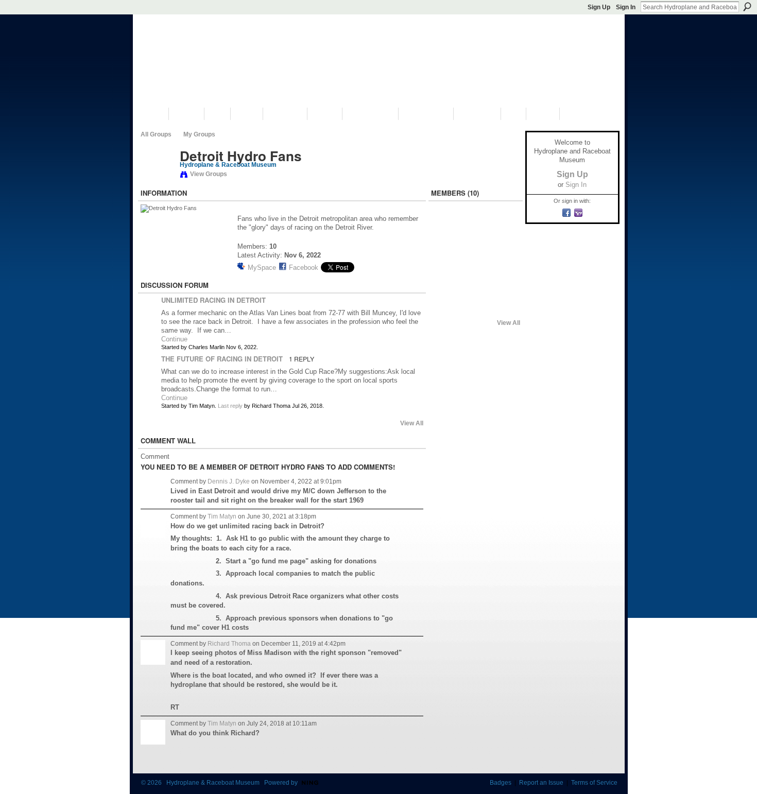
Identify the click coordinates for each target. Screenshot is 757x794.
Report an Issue (541, 782)
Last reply (230, 406)
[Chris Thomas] (502, 282)
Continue (174, 339)
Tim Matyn (222, 516)
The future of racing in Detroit (222, 359)
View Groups (208, 174)
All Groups (156, 134)
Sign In (625, 7)
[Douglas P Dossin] (502, 254)
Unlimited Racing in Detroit (213, 300)
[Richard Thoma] (448, 227)
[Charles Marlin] (475, 227)
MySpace (262, 267)
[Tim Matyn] (157, 178)
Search (747, 6)
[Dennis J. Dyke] (448, 254)
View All (411, 423)
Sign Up (599, 7)
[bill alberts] (448, 282)
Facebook (303, 267)
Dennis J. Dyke (229, 481)
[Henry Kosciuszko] (448, 309)
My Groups (199, 134)
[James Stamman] (475, 254)
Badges (500, 782)
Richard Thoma (229, 643)
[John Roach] (475, 282)
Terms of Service (594, 782)
